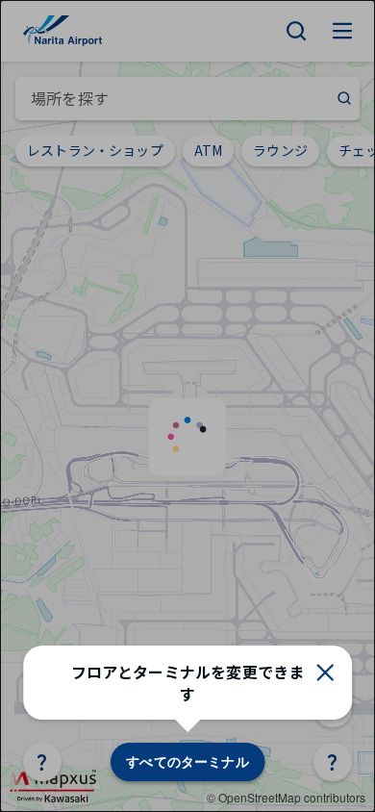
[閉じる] (325, 672)
